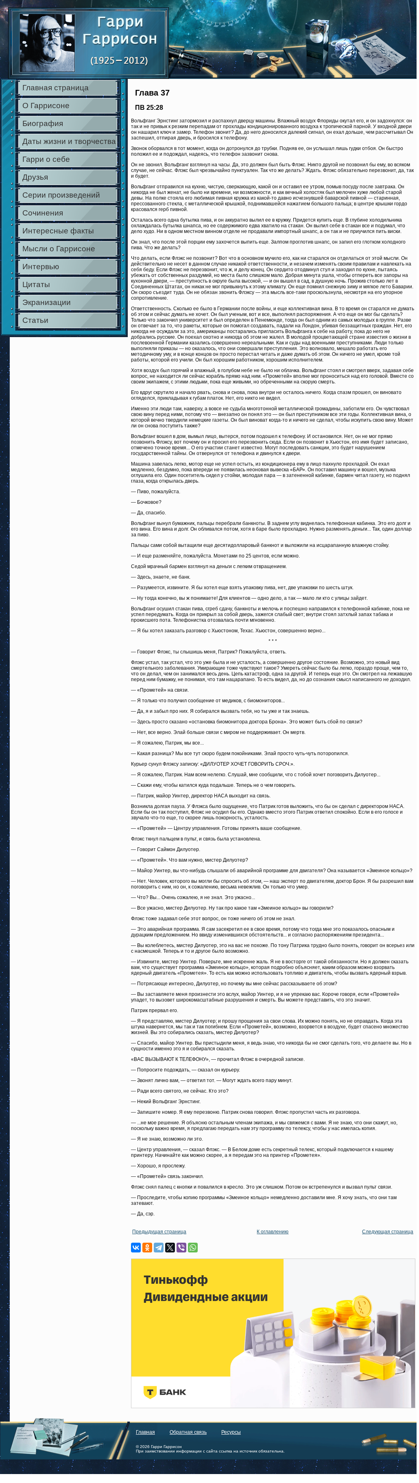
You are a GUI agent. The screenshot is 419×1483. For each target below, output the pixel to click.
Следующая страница (387, 1232)
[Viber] (181, 1247)
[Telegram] (159, 1247)
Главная (145, 1432)
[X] (170, 1247)
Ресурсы (231, 1432)
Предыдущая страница (159, 1232)
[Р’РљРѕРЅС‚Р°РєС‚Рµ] (136, 1247)
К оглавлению (272, 1232)
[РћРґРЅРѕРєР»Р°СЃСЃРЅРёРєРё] (147, 1247)
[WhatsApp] (193, 1247)
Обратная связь (188, 1432)
